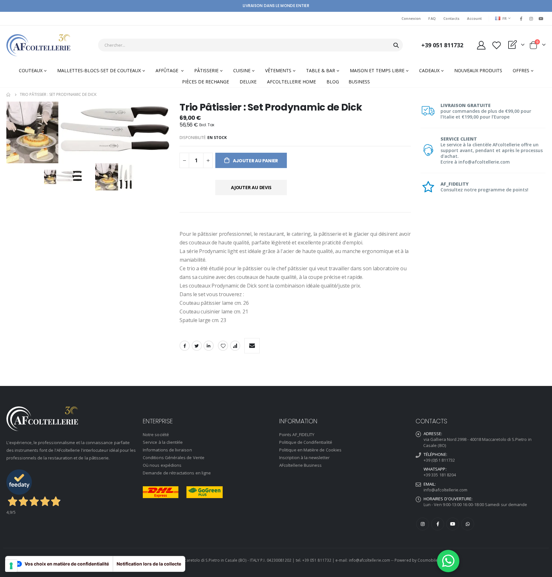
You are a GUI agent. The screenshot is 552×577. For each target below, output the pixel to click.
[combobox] (250, 45)
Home (8, 94)
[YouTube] (541, 18)
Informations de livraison (167, 450)
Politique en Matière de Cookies (310, 450)
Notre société (156, 434)
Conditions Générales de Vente (173, 457)
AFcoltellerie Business (300, 465)
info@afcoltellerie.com (445, 490)
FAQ (432, 18)
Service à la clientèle (163, 442)
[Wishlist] (496, 45)
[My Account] (481, 45)
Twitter (197, 346)
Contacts (451, 18)
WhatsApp (467, 524)
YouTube (452, 524)
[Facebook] (521, 18)
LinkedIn (208, 346)
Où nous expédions (162, 465)
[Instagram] (531, 18)
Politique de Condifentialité (305, 442)
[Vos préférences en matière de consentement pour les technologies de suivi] (11, 566)
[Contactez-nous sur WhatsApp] (448, 561)
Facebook (185, 346)
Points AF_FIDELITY (296, 434)
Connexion (411, 18)
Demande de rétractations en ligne (177, 473)
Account (474, 18)
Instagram (422, 524)
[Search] (396, 45)
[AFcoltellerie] (38, 45)
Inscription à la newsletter (304, 457)
